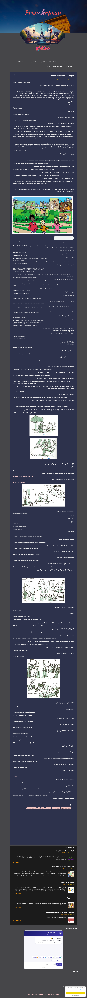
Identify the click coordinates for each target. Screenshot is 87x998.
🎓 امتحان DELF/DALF (56, 960)
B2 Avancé (48, 808)
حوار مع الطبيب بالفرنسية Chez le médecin (62, 866)
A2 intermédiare (56, 808)
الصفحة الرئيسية (68, 66)
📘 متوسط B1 (43, 957)
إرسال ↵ (59, 964)
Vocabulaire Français (31, 808)
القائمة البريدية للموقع (57, 66)
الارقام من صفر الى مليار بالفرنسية (65, 850)
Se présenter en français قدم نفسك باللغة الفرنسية (60, 912)
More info (82, 990)
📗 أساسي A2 (51, 957)
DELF (43, 808)
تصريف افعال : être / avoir (67, 882)
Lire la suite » (17, 862)
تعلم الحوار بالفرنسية (68, 898)
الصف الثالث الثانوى (65, 808)
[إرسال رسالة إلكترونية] (70, 805)
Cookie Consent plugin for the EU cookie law (75, 995)
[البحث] (11, 4)
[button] (14, 75)
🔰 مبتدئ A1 (58, 957)
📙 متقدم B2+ (35, 957)
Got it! (75, 993)
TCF (39, 808)
